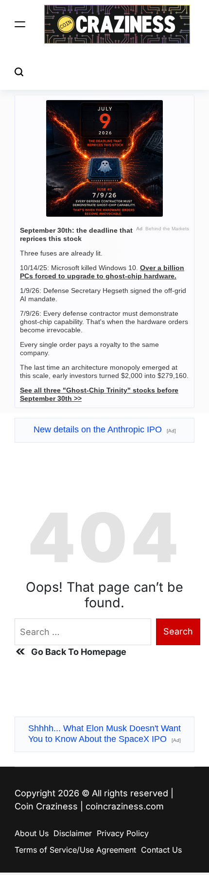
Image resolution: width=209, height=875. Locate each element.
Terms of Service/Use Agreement (75, 850)
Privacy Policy (123, 833)
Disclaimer (72, 833)
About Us (32, 833)
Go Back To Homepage (78, 652)
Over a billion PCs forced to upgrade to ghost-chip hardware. (102, 272)
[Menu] (20, 24)
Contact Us (161, 850)
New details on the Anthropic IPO (105, 429)
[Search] (19, 71)
